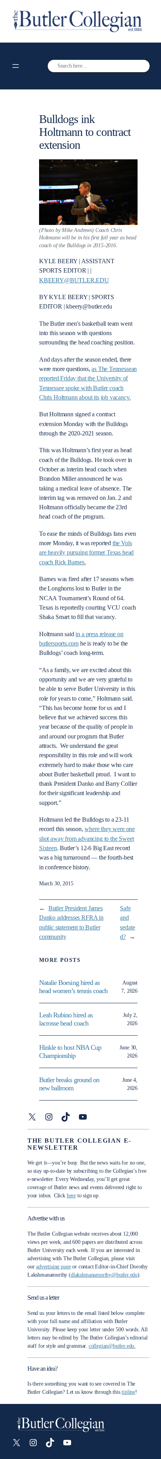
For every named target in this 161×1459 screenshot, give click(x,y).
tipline (128, 1392)
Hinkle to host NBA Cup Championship (70, 1051)
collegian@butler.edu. (112, 1346)
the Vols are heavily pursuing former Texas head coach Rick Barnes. (86, 552)
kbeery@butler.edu (74, 280)
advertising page (53, 1267)
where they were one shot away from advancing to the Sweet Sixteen (87, 838)
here (71, 1196)
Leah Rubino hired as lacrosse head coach (66, 1019)
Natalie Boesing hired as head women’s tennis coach (74, 987)
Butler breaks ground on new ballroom (69, 1084)
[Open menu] (15, 66)
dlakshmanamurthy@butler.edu (104, 1275)
